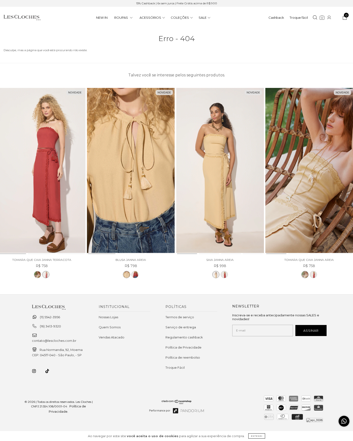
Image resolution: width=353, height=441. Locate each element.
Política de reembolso (182, 357)
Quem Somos (110, 327)
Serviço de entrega (180, 327)
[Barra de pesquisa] (315, 18)
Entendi (256, 436)
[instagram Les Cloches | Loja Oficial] (37, 371)
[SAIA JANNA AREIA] (220, 171)
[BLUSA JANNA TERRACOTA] (135, 274)
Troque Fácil (175, 367)
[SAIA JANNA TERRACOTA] (224, 274)
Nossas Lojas (108, 317)
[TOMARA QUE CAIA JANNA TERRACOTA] (45, 274)
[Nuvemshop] (177, 403)
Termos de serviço (179, 317)
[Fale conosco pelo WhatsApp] (344, 421)
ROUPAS (121, 17)
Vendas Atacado (111, 337)
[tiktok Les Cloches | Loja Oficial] (50, 371)
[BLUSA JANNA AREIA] (131, 171)
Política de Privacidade (183, 347)
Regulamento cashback (184, 337)
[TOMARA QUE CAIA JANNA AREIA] (37, 274)
